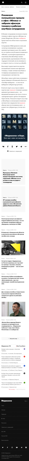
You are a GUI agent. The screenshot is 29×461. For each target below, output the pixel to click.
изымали (13, 90)
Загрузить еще (13, 338)
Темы (2, 405)
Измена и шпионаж (21, 7)
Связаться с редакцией (15, 151)
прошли (22, 103)
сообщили (22, 38)
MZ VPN (3, 431)
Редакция (3, 414)
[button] (25, 2)
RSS (3, 418)
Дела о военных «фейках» (7, 7)
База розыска (4, 440)
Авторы (3, 410)
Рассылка (3, 423)
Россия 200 (4, 436)
